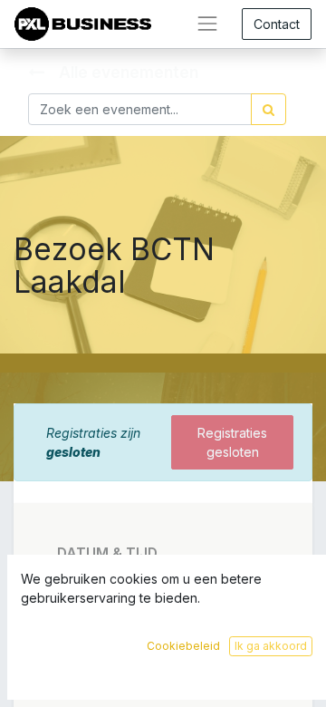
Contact (277, 24)
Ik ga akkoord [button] (271, 646)
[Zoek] (268, 109)
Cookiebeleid (183, 646)
